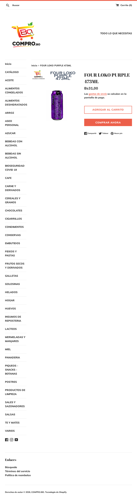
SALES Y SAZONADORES (15, 404)
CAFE (8, 178)
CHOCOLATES (13, 210)
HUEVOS (10, 308)
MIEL (8, 349)
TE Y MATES (12, 422)
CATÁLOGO (12, 72)
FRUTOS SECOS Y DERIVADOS (14, 265)
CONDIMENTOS (14, 226)
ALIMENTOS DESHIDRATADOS (15, 102)
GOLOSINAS (12, 284)
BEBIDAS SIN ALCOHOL (13, 155)
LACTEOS (11, 328)
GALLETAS (11, 275)
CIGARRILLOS (13, 218)
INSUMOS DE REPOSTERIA (13, 318)
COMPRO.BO (37, 492)
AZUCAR (10, 133)
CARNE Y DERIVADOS (12, 188)
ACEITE (9, 80)
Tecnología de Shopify (56, 492)
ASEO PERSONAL (12, 123)
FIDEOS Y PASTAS (11, 253)
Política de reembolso (18, 475)
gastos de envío (98, 93)
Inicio (8, 63)
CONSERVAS (13, 235)
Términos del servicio (17, 471)
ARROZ (9, 112)
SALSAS (10, 414)
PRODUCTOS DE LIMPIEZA (15, 392)
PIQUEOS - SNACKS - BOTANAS (11, 369)
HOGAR (10, 300)
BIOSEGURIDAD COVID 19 (15, 167)
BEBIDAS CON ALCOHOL (13, 143)
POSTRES (11, 381)
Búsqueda (11, 467)
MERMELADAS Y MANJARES (15, 339)
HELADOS (11, 292)
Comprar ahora (108, 122)
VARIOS (10, 430)
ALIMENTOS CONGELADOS (14, 90)
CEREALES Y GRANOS (12, 200)
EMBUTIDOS (12, 243)
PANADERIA (12, 357)
